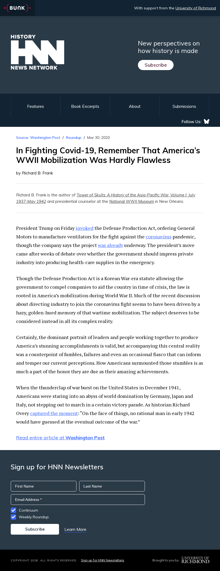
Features (35, 106)
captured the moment (54, 413)
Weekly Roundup (34, 517)
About (135, 106)
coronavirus (158, 236)
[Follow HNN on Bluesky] (206, 121)
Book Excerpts (85, 106)
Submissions (184, 106)
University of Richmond (195, 8)
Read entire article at (60, 438)
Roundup (73, 137)
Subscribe (156, 65)
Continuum (28, 510)
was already (110, 245)
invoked (84, 228)
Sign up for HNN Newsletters (102, 560)
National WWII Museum (131, 201)
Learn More (75, 529)
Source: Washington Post (38, 137)
